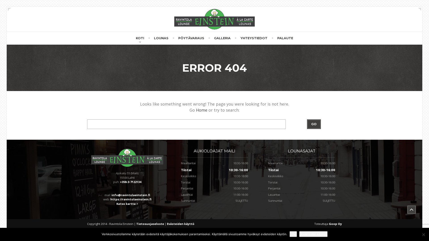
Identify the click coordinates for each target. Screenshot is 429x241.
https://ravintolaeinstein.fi (130, 199)
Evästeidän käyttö (313, 234)
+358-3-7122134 (130, 182)
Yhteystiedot (253, 38)
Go (314, 124)
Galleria (222, 38)
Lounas (161, 38)
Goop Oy (335, 224)
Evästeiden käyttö (180, 224)
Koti (140, 38)
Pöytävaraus (191, 38)
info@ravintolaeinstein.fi (130, 195)
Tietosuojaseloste (150, 224)
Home (201, 110)
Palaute (285, 38)
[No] (423, 234)
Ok (293, 234)
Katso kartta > (127, 204)
